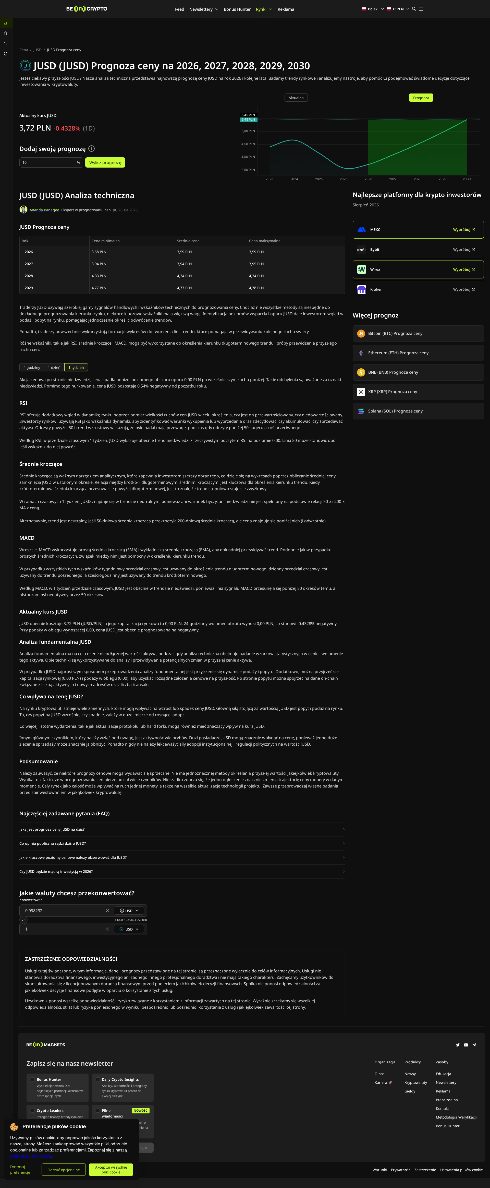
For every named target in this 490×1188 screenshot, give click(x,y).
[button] (182, 829)
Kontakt (442, 1108)
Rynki (261, 9)
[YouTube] (466, 1045)
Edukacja (443, 1073)
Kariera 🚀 (384, 1082)
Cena (23, 49)
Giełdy (410, 1091)
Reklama (286, 9)
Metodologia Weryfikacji (456, 1117)
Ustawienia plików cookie (461, 1169)
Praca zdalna (447, 1099)
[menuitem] (6, 23)
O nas (380, 1073)
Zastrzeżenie (425, 1169)
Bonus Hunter (237, 9)
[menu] (6, 38)
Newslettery (201, 9)
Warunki (380, 1169)
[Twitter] (457, 1045)
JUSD (37, 49)
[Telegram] (474, 1045)
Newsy (410, 1073)
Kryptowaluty (416, 1082)
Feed (179, 9)
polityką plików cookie (31, 1156)
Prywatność (400, 1169)
